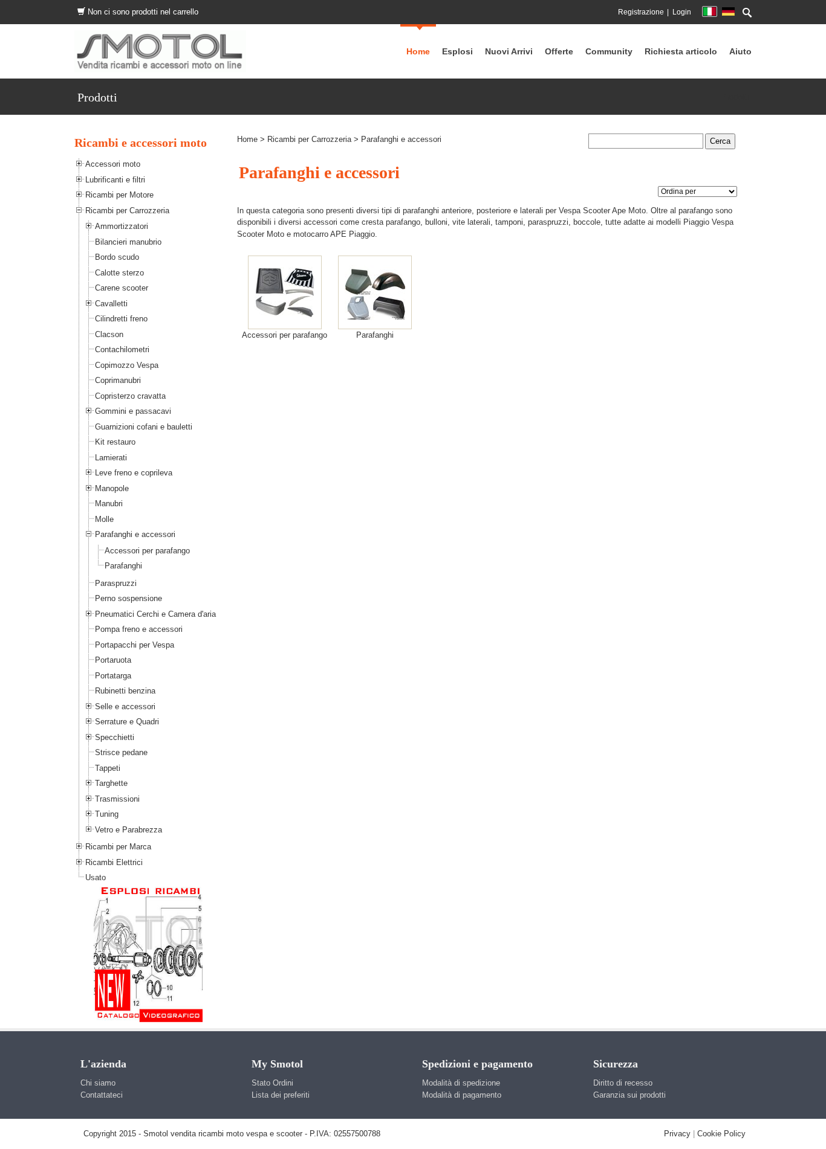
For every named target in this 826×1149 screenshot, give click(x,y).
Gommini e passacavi (133, 411)
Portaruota (113, 660)
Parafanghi (123, 565)
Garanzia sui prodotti (629, 1094)
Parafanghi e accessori (135, 534)
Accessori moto (112, 164)
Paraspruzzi (116, 583)
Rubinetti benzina (125, 690)
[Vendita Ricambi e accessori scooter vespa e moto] (160, 51)
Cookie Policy (721, 1133)
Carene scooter (121, 287)
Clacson (109, 334)
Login (681, 12)
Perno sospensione (128, 598)
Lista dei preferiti (281, 1094)
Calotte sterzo (119, 272)
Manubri (109, 503)
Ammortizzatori (121, 226)
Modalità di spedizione (461, 1082)
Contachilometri (122, 349)
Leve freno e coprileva (133, 472)
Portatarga (113, 675)
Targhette (111, 783)
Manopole (112, 488)
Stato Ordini (272, 1082)
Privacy (677, 1133)
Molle (104, 519)
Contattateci (101, 1094)
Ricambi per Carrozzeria (127, 210)
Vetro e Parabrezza (128, 829)
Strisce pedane (121, 752)
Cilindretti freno (121, 318)
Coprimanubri (118, 380)
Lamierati (111, 457)
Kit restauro (115, 441)
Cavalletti (111, 303)
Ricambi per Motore (119, 194)
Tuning (107, 814)
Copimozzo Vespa (126, 365)
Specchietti (114, 737)
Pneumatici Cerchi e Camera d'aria (155, 614)
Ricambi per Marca (118, 846)
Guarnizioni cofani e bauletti (143, 426)
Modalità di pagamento (461, 1094)
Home (247, 139)
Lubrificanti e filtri (115, 179)
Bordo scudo (117, 257)
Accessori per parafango (147, 550)
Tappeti (107, 768)
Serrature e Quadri (127, 721)
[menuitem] (609, 51)
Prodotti (735, 96)
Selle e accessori (125, 706)
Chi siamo (97, 1082)
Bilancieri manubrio (128, 241)
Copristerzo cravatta (130, 396)
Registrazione (641, 12)
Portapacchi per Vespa (134, 644)
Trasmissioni (117, 798)
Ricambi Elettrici (114, 862)
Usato (95, 877)
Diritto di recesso (622, 1082)
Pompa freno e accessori (139, 629)
